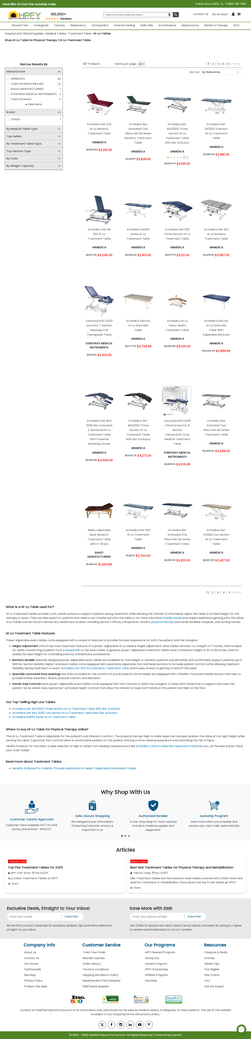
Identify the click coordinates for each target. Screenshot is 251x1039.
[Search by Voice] (169, 15)
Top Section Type (18, 151)
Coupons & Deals (215, 952)
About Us (30, 952)
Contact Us (200, 14)
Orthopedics (100, 25)
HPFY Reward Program (160, 952)
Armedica (142, 746)
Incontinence (167, 25)
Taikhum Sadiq (142, 873)
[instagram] (121, 1025)
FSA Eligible (211, 969)
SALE (236, 25)
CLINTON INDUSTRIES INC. (27, 84)
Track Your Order (94, 952)
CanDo (15, 119)
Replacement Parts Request (102, 981)
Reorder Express (94, 958)
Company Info (39, 945)
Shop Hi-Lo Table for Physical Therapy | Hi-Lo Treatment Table (48, 40)
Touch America (21, 99)
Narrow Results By (33, 64)
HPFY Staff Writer (21, 873)
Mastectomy (190, 25)
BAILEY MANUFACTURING (27, 89)
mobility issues (172, 618)
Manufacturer (15, 71)
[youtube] (139, 1025)
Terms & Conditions (96, 969)
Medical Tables (139, 861)
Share (15, 883)
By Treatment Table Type (23, 144)
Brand (10, 112)
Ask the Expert (214, 986)
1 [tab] (122, 835)
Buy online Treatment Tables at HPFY (33, 878)
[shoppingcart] (238, 14)
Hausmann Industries (189, 746)
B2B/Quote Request (96, 986)
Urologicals (41, 25)
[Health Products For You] (24, 15)
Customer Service (101, 945)
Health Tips (211, 964)
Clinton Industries (161, 746)
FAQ (207, 981)
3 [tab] (129, 835)
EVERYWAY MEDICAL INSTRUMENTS (34, 94)
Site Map (30, 975)
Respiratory (78, 25)
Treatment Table (17, 861)
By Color (12, 158)
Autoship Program (214, 816)
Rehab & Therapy (216, 25)
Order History (92, 964)
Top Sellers (14, 136)
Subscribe (71, 916)
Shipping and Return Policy (100, 975)
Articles (209, 958)
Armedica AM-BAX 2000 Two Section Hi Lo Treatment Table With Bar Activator (65, 713)
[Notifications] (233, 14)
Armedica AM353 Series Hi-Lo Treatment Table (43, 717)
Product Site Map (35, 986)
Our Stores (31, 964)
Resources (215, 945)
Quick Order (91, 160)
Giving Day (152, 958)
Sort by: (195, 72)
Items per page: (126, 64)
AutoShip (151, 981)
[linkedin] (130, 1025)
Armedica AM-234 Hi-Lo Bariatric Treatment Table (95, 668)
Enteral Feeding (124, 25)
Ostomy (59, 25)
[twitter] (102, 1025)
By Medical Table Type (21, 129)
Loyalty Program (156, 964)
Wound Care (20, 25)
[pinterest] (149, 1025)
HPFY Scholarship (156, 969)
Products (91, 64)
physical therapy (162, 622)
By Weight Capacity (20, 166)
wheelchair (73, 650)
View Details (108, 160)
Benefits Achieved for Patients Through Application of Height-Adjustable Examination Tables (74, 768)
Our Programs (160, 945)
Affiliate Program (156, 975)
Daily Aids (146, 25)
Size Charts (211, 975)
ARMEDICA (18, 79)
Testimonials (32, 969)
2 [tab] (125, 835)
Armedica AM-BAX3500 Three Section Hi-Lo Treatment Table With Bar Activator (66, 709)
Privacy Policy (33, 981)
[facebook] (111, 1025)
